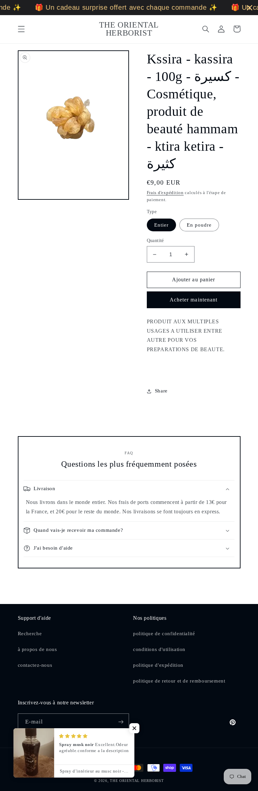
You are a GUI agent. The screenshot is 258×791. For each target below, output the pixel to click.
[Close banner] (250, 8)
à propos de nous (37, 649)
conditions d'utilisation (159, 649)
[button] (21, 29)
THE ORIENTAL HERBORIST (137, 781)
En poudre (199, 225)
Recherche (30, 633)
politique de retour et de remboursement (179, 681)
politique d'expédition (158, 665)
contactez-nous (35, 665)
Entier (161, 225)
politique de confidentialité (164, 633)
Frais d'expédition (165, 192)
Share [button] (161, 390)
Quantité (155, 240)
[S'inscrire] (121, 721)
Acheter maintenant (193, 300)
